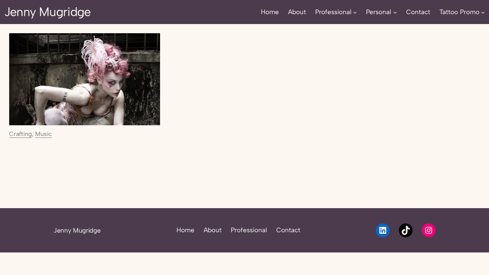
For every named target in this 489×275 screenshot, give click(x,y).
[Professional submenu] (355, 12)
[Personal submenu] (395, 12)
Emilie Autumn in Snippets (60, 161)
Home (185, 230)
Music (43, 134)
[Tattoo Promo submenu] (483, 12)
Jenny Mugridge (47, 12)
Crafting (20, 134)
